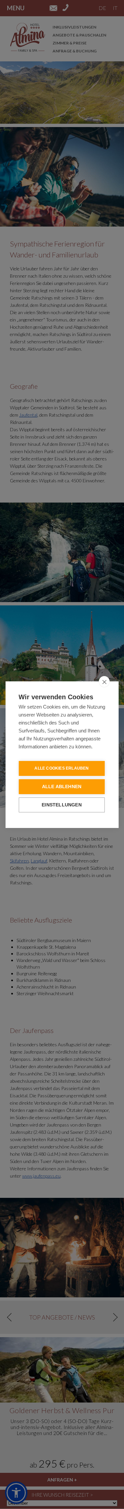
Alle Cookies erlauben (61, 768)
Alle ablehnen (62, 786)
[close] (104, 681)
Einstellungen (62, 804)
